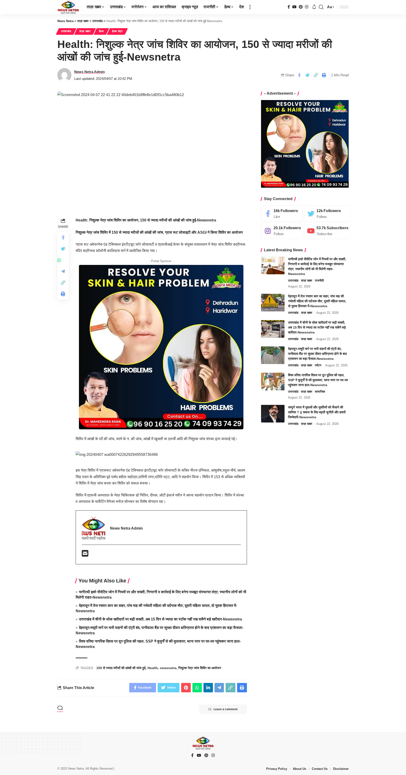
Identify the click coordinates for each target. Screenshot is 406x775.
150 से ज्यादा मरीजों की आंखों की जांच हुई (121, 668)
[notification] (314, 7)
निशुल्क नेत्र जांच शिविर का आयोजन (199, 668)
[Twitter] (327, 213)
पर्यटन (318, 365)
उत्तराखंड (66, 31)
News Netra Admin (89, 72)
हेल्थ (101, 31)
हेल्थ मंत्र (117, 31)
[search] (321, 7)
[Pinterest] (301, 7)
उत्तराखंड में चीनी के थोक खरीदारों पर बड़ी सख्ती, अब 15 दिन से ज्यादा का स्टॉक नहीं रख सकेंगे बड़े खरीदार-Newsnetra (160, 619)
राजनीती (319, 280)
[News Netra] (68, 7)
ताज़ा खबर (85, 31)
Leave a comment (226, 709)
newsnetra (168, 668)
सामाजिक (320, 391)
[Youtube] (327, 231)
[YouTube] (294, 7)
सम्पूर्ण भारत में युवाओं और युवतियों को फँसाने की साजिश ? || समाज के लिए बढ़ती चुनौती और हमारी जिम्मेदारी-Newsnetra (317, 412)
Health (153, 668)
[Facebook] (288, 7)
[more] (250, 7)
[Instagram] (306, 7)
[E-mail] (85, 555)
